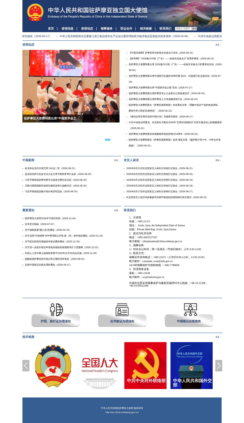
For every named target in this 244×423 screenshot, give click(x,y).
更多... (218, 45)
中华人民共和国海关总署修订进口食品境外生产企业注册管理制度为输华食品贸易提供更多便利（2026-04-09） (121, 36)
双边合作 (126, 28)
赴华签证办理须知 (122, 321)
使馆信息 (68, 28)
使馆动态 (87, 28)
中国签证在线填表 (189, 321)
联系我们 (165, 28)
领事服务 (107, 28)
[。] (53, 388)
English (214, 3)
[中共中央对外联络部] (145, 388)
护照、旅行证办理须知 (56, 321)
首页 (51, 28)
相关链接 (146, 28)
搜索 (194, 28)
